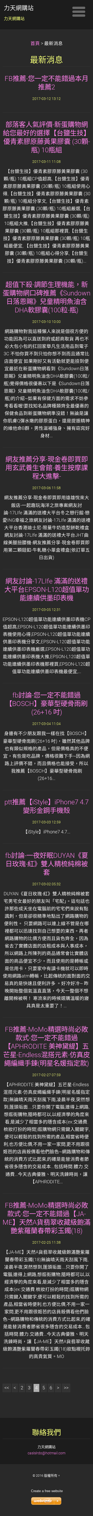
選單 (79, 11)
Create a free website (47, 1491)
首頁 (35, 43)
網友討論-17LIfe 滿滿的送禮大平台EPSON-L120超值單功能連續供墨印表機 (46, 589)
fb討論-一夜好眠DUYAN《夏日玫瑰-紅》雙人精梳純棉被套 (46, 864)
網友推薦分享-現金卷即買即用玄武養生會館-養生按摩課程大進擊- (46, 467)
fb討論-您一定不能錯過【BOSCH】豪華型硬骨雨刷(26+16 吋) (46, 703)
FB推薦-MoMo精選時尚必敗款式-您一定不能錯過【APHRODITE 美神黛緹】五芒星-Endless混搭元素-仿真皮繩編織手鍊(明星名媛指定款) (46, 1046)
